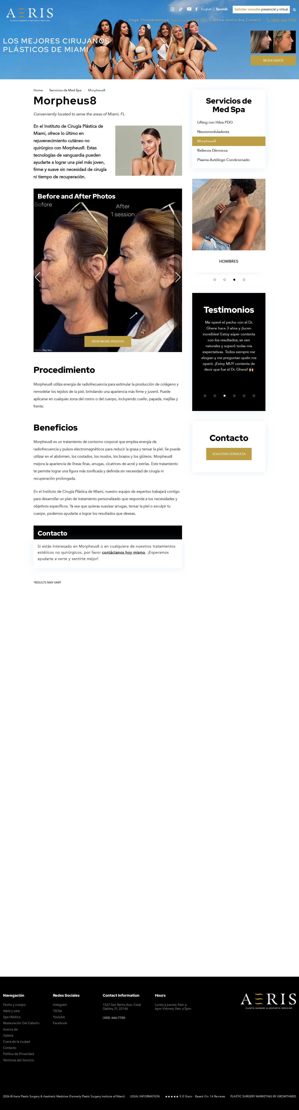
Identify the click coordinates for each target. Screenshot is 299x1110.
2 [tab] (225, 280)
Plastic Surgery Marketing (251, 1096)
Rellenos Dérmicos (212, 150)
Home (38, 90)
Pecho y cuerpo (14, 1005)
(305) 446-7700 (114, 1018)
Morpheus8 (206, 141)
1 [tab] (215, 280)
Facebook (60, 1023)
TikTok (57, 1011)
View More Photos (108, 341)
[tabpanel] (228, 226)
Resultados (273, 60)
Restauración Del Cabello (21, 1023)
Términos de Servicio (275, 871)
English (206, 9)
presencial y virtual (261, 9)
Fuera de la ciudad (16, 1042)
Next (178, 277)
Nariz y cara (11, 1011)
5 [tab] (244, 396)
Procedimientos (154, 20)
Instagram (60, 1005)
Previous (38, 277)
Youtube (59, 1017)
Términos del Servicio (18, 1060)
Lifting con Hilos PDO (215, 122)
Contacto (253, 20)
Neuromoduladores (213, 131)
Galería (216, 20)
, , (122, 1007)
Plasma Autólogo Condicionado (223, 159)
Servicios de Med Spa (188, 20)
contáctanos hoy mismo (123, 552)
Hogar (134, 20)
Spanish (222, 9)
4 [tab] (244, 280)
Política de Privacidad (225, 871)
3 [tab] (234, 280)
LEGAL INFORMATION (145, 1096)
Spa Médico (11, 1017)
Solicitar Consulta (229, 454)
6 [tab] (254, 396)
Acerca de (234, 20)
